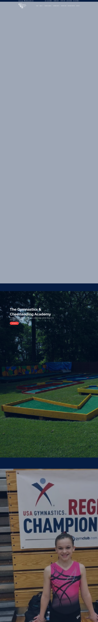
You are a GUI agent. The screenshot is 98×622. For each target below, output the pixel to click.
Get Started (14, 323)
